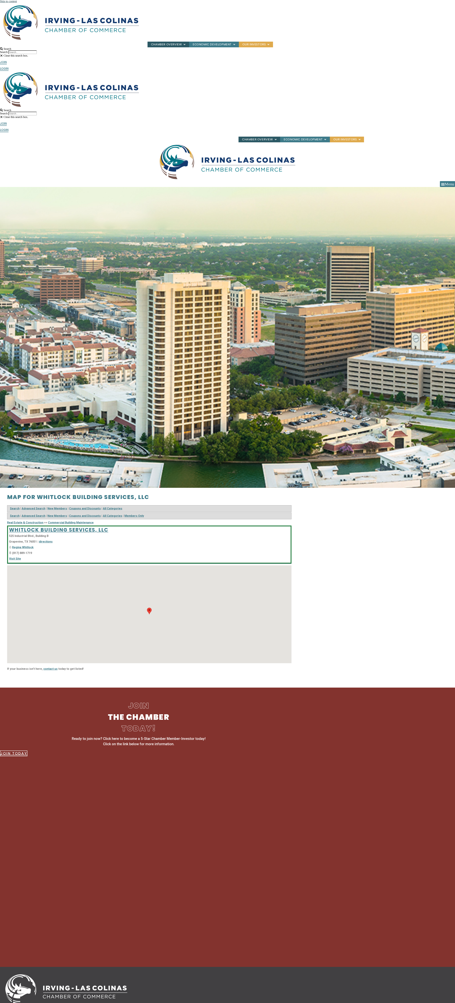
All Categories (112, 508)
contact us (50, 669)
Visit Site (15, 558)
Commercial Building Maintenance (71, 522)
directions (46, 541)
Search (4, 52)
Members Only (134, 516)
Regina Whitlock (23, 547)
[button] (43, 48)
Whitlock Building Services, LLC (58, 529)
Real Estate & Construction (25, 522)
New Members (57, 508)
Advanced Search (33, 508)
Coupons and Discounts (85, 508)
